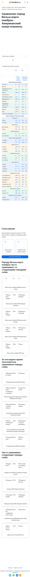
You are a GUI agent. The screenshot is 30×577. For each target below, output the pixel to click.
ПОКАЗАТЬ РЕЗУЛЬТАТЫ (15, 256)
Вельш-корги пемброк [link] (20, 7)
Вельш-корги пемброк (18, 78)
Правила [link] (10, 567)
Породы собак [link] (10, 7)
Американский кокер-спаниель (25, 78)
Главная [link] (4, 7)
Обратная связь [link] (18, 567)
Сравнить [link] (4, 9)
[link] (15, 283)
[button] (15, 283)
